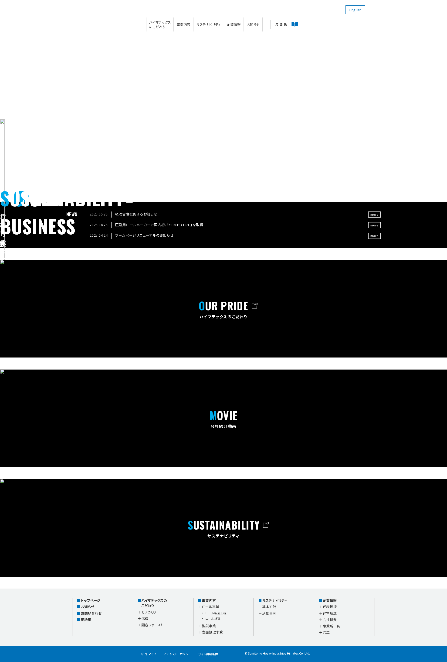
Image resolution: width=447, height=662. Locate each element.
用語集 (86, 619)
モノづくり (148, 612)
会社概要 (330, 619)
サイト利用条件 (208, 654)
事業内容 (183, 24)
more (374, 214)
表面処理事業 (212, 632)
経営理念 (330, 613)
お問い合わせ (91, 613)
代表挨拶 (330, 606)
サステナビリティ (208, 24)
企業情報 (234, 24)
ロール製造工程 (215, 613)
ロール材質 (212, 618)
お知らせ (253, 24)
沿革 (326, 632)
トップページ (90, 600)
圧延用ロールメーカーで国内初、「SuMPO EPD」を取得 (159, 224)
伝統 (144, 618)
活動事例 (269, 613)
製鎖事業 (209, 625)
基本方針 (269, 606)
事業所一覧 (331, 626)
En (355, 9)
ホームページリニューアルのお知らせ (144, 235)
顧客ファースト (152, 624)
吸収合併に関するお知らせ (136, 213)
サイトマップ (148, 654)
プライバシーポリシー (177, 654)
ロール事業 (210, 606)
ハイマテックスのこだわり (160, 24)
